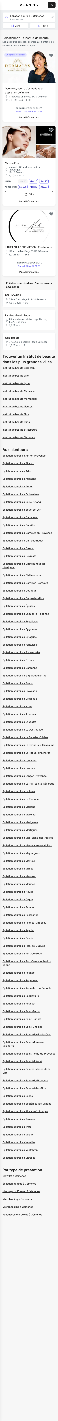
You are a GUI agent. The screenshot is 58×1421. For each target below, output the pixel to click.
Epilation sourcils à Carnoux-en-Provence (27, 532)
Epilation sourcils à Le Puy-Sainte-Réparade (28, 783)
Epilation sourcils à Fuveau (18, 660)
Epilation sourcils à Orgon (17, 899)
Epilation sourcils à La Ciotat (19, 721)
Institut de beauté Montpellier (19, 398)
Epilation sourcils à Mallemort (19, 814)
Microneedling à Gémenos (17, 1206)
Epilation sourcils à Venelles (18, 1142)
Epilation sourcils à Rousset (18, 1003)
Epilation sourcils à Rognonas (20, 980)
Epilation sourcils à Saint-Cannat (21, 1019)
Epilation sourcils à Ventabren (20, 1150)
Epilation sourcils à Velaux (17, 1134)
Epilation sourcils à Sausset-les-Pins (24, 1088)
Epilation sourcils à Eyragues (19, 636)
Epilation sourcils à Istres (17, 706)
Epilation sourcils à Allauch (18, 463)
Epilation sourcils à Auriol (17, 486)
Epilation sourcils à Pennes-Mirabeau (24, 922)
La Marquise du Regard (18, 315)
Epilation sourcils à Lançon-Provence (24, 775)
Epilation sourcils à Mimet (17, 868)
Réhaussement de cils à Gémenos (22, 1214)
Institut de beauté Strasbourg (19, 429)
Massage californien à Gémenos (21, 1191)
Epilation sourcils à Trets (17, 1126)
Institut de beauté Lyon (16, 383)
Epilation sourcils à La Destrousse (22, 729)
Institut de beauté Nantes (17, 406)
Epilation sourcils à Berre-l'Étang (21, 501)
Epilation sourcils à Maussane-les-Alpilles (27, 845)
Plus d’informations (29, 117)
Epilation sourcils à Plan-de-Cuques (23, 945)
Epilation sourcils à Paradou (18, 907)
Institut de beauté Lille (15, 375)
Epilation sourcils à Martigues (20, 830)
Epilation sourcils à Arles (17, 471)
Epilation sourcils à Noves (17, 891)
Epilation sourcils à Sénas (17, 1095)
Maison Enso (12, 163)
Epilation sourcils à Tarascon (19, 1119)
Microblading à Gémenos (17, 1199)
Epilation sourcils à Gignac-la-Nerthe (24, 675)
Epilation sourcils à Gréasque (19, 698)
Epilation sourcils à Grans (17, 683)
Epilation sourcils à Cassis (18, 548)
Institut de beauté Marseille (18, 391)
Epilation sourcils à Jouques (19, 714)
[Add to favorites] (51, 55)
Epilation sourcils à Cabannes (20, 517)
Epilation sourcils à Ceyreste (19, 556)
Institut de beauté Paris (16, 421)
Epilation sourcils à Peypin (18, 938)
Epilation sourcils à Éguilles (18, 606)
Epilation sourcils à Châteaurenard (22, 575)
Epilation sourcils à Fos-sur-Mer (21, 652)
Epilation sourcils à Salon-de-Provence (25, 1080)
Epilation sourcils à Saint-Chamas (22, 1026)
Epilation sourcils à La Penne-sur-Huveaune (28, 745)
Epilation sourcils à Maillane (18, 806)
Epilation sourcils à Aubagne (19, 478)
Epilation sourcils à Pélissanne (20, 914)
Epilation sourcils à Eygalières (20, 621)
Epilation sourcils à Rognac (18, 972)
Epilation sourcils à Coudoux (19, 590)
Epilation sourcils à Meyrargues (21, 853)
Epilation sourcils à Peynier (18, 930)
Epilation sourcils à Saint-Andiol (21, 1011)
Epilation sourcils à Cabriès (18, 525)
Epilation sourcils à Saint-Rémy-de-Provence (28, 1053)
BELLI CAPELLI (13, 295)
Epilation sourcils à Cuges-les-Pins (23, 598)
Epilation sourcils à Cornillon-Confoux (25, 582)
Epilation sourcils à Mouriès (18, 884)
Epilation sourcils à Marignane (20, 822)
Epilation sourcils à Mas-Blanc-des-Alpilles (27, 837)
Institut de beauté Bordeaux (18, 367)
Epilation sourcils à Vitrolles (18, 1157)
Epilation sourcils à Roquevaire (20, 995)
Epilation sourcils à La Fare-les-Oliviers (25, 737)
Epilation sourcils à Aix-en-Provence (23, 455)
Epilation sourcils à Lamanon (19, 760)
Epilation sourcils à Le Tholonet (21, 799)
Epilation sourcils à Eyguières (19, 629)
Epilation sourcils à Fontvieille (19, 644)
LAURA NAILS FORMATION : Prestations (28, 247)
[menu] (4, 5)
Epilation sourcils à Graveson (19, 691)
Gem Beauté (12, 337)
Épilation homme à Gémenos (19, 1183)
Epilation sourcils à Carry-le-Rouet (22, 540)
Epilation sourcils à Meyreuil (19, 860)
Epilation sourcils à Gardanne (19, 667)
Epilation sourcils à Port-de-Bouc (22, 953)
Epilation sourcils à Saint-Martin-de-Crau (26, 1034)
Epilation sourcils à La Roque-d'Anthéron (26, 752)
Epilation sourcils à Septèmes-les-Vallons (26, 1103)
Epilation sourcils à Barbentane (20, 494)
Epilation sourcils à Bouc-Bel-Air (21, 509)
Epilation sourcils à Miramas (19, 876)
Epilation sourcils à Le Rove (18, 791)
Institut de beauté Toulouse (18, 437)
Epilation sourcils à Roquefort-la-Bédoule (26, 988)
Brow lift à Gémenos (14, 1175)
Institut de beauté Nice (15, 414)
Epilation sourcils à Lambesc (19, 768)
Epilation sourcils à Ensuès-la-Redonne (25, 613)
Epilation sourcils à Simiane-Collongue (25, 1111)
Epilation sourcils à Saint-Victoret (22, 1061)
